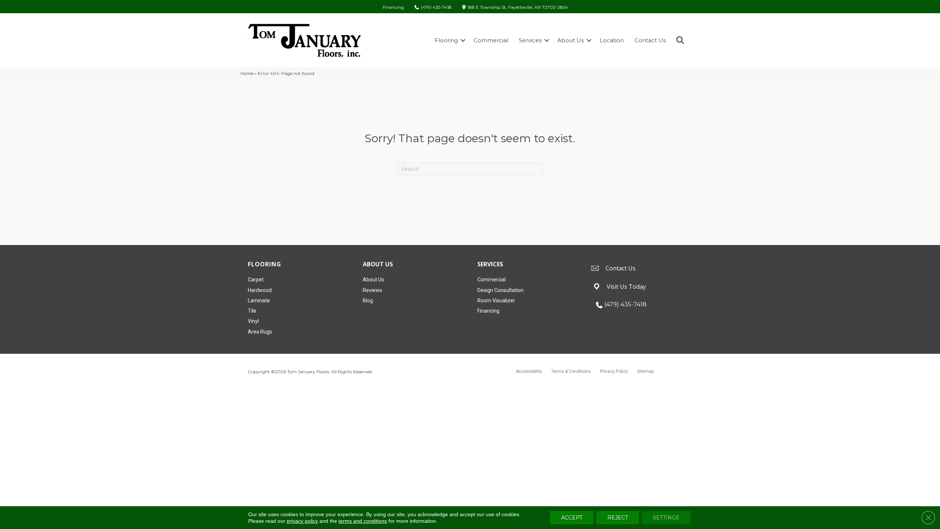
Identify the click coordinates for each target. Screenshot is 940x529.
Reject (617, 517)
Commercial (491, 40)
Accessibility (529, 371)
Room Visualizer (496, 300)
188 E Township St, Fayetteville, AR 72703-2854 (517, 7)
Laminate (259, 300)
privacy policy (302, 521)
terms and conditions (363, 521)
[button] (463, 40)
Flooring (446, 40)
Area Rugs (260, 332)
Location (612, 40)
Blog (368, 300)
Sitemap (645, 371)
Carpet (256, 280)
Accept (571, 517)
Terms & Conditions (571, 371)
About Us (570, 40)
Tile (252, 311)
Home (247, 73)
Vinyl (253, 321)
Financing (393, 7)
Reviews (372, 290)
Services (530, 40)
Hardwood (260, 290)
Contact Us (650, 40)
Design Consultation (500, 290)
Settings (666, 517)
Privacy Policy (614, 371)
